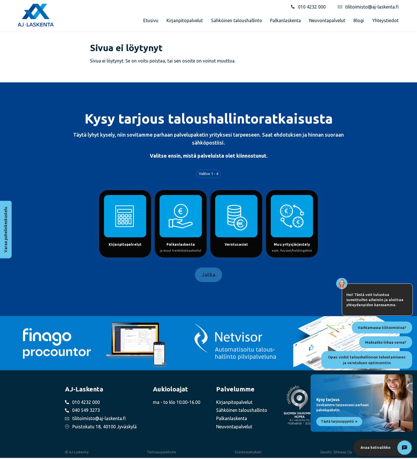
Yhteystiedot (385, 20)
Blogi (358, 20)
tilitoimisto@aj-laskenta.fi (372, 7)
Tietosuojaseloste (161, 452)
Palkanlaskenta (285, 20)
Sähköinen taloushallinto (236, 20)
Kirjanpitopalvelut (185, 20)
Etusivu (150, 20)
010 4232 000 (312, 7)
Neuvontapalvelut (327, 20)
